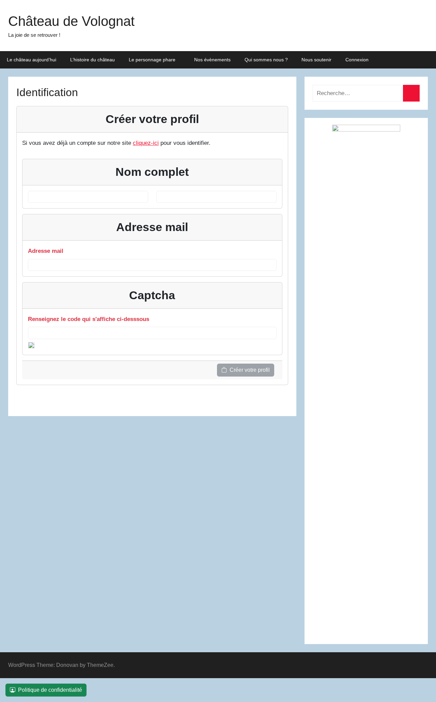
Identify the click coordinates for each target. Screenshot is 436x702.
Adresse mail (45, 251)
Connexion (357, 59)
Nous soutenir (316, 59)
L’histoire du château (92, 59)
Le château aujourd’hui (31, 59)
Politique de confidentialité (50, 690)
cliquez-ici (146, 143)
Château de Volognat (71, 21)
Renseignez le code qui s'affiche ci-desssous (88, 319)
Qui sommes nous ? (266, 59)
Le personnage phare (152, 59)
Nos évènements (212, 59)
